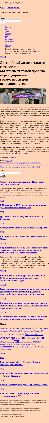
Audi (1, 328)
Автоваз (12, 334)
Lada (36, 328)
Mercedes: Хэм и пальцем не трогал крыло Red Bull (20, 167)
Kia (33, 328)
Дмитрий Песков (27, 341)
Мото (7, 31)
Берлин (18, 338)
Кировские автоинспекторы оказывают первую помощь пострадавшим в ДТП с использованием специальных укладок (24, 305)
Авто (7, 29)
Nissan (12, 331)
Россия (24, 347)
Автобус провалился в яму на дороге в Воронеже (24, 228)
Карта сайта (9, 41)
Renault (17, 331)
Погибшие (31, 344)
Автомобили (19, 334)
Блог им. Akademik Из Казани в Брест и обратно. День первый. (20, 363)
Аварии (36, 331)
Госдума (3, 342)
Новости (8, 27)
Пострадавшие (7, 346)
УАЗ (36, 347)
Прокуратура (18, 347)
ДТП (6, 37)
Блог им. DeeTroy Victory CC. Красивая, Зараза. (24, 384)
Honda (17, 328)
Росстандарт (30, 347)
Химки (40, 347)
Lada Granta (43, 328)
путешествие (8, 349)
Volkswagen (30, 331)
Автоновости (34, 334)
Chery (10, 328)
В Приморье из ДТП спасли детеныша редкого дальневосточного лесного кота (23, 206)
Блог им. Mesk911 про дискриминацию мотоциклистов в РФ (19, 394)
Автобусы (4, 334)
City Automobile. (10, 7)
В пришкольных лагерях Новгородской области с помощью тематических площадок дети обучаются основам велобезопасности (24, 250)
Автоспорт (9, 39)
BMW (5, 328)
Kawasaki (28, 328)
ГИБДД (7, 35)
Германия (32, 338)
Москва (12, 344)
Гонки (39, 338)
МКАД (39, 342)
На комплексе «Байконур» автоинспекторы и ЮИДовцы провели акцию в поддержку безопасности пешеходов (22, 278)
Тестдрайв (9, 33)
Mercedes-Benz (5, 331)
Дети (21, 342)
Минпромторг (4, 344)
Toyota (23, 331)
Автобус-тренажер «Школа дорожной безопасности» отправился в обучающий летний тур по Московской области (24, 164)
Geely (13, 328)
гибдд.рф (12, 157)
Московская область (21, 344)
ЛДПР (35, 342)
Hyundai (23, 328)
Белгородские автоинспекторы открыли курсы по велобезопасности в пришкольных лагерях (23, 318)
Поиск (2, 18)
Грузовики (10, 342)
